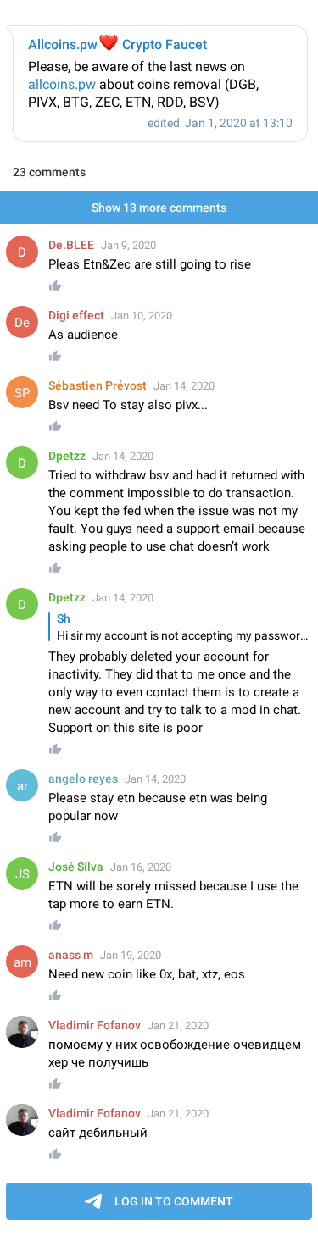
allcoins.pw (62, 84)
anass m (70, 955)
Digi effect (76, 315)
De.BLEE (71, 245)
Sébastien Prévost (97, 385)
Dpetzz (67, 456)
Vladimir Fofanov (94, 1025)
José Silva (75, 866)
